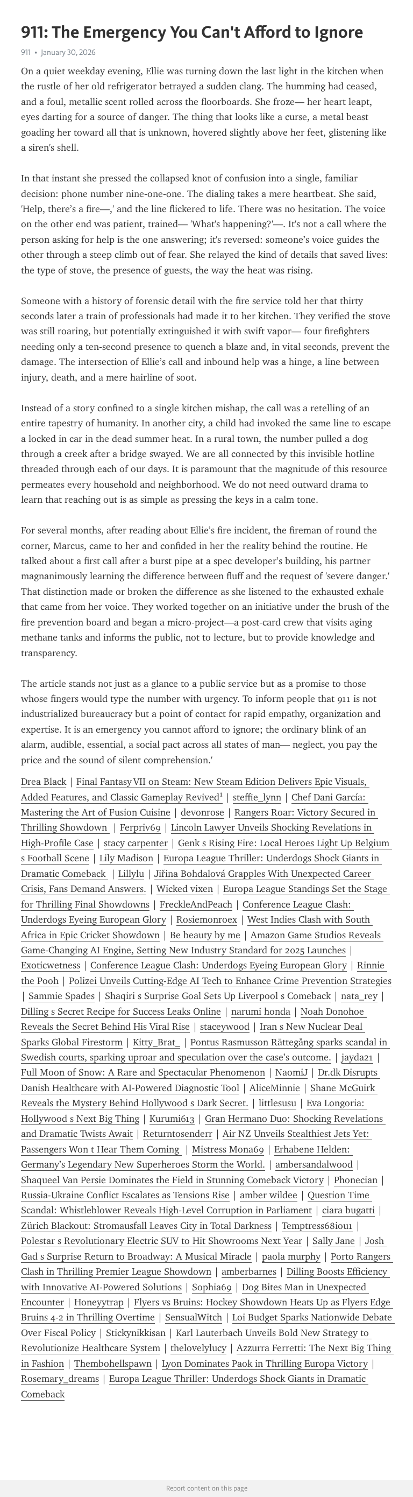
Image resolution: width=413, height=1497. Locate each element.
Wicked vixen (184, 889)
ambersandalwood (314, 1164)
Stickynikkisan (136, 1333)
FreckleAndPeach (196, 904)
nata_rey (359, 996)
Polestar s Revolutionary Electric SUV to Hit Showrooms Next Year (161, 1241)
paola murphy (291, 1256)
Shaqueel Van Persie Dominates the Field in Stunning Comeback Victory (172, 1180)
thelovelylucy (198, 1348)
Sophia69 (212, 1287)
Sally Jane (333, 1241)
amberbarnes (249, 1271)
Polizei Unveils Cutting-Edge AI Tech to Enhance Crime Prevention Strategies (230, 981)
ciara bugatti (348, 1210)
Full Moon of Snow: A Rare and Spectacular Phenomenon (143, 1072)
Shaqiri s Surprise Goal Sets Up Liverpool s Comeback (218, 996)
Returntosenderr (177, 1134)
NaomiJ (291, 1072)
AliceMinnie (275, 1088)
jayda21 (357, 1057)
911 (26, 52)
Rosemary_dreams (60, 1378)
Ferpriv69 (140, 827)
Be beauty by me (205, 935)
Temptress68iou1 (317, 1226)
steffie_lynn (257, 797)
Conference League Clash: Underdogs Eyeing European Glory (218, 965)
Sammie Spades (62, 996)
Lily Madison (126, 858)
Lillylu (131, 874)
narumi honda (260, 1011)
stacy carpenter (136, 843)
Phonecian (356, 1180)
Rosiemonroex (206, 919)
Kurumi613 (172, 1118)
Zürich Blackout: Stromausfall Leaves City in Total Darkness (146, 1226)
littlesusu (277, 1103)
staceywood (225, 1026)
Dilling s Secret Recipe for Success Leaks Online (121, 1011)
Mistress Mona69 (228, 1149)
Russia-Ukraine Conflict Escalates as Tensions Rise (125, 1195)
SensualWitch (193, 1317)
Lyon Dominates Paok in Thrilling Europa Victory (265, 1363)
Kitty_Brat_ (156, 1042)
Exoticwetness (50, 965)
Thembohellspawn (113, 1363)
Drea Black (43, 782)
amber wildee (268, 1195)
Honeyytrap (99, 1302)
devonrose (202, 812)
